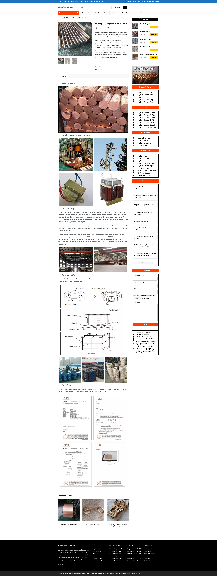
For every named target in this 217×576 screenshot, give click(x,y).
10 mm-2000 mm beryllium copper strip (93, 525)
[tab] (63, 76)
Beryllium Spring (148, 560)
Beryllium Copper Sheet (115, 549)
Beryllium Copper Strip (115, 551)
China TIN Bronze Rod (145, 47)
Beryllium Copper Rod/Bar (116, 558)
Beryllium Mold (148, 551)
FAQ (103, 1)
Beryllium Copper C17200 (134, 549)
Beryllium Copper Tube (115, 556)
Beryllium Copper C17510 (134, 556)
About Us (124, 13)
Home (59, 18)
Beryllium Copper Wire (115, 553)
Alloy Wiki (63, 564)
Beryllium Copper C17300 (134, 551)
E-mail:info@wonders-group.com (151, 1)
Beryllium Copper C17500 (134, 553)
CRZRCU (66, 18)
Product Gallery (115, 13)
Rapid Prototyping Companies (127, 573)
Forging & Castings (149, 556)
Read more (154, 26)
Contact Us (140, 13)
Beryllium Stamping (149, 553)
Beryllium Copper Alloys (66, 13)
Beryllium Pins (148, 558)
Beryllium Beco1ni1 (114, 560)
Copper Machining (76, 573)
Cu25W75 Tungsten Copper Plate (148, 54)
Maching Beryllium (149, 549)
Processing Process (95, 1)
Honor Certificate (75, 1)
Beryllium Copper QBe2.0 (134, 560)
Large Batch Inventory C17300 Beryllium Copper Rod (118, 525)
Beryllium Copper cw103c (134, 558)
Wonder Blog (96, 556)
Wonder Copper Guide (63, 1)
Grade (81, 13)
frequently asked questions (100, 560)
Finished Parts (102, 13)
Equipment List (84, 1)
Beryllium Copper (97, 549)
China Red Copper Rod (146, 24)
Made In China (98, 66)
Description (63, 76)
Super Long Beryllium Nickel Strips (68, 525)
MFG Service (91, 13)
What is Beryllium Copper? (141, 221)
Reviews (132, 13)
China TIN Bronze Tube (146, 39)
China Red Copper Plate (146, 31)
